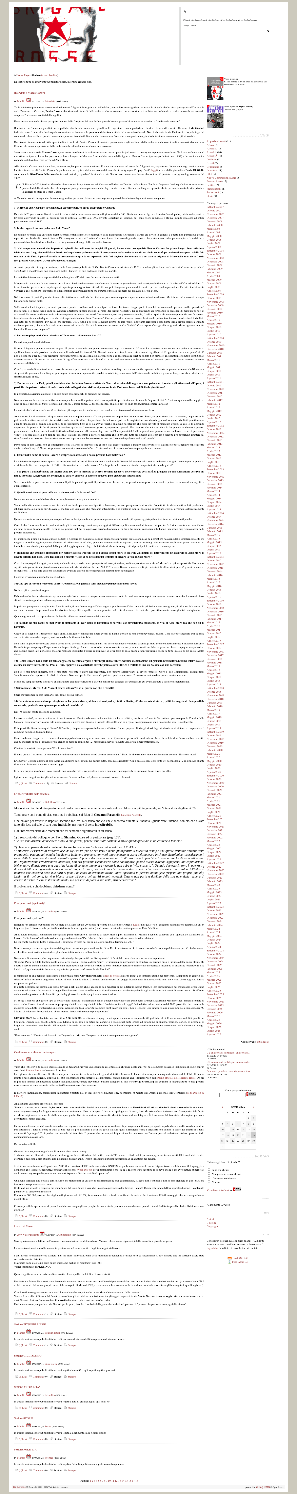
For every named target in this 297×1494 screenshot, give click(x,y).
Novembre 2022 (215, 870)
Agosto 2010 (214, 334)
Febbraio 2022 (215, 837)
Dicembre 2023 (215, 917)
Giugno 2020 (214, 764)
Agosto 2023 (214, 903)
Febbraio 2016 (215, 575)
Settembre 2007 (215, 207)
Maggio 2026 (214, 1023)
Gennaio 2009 (214, 265)
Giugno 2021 (214, 808)
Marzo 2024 (213, 928)
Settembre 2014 (215, 513)
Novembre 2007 (215, 214)
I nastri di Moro (23, 1226)
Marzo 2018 (213, 666)
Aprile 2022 (213, 845)
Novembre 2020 (215, 783)
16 (129, 1480)
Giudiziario (64, 1234)
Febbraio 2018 (215, 662)
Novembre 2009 (215, 301)
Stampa (72, 783)
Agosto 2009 (214, 290)
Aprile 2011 (213, 363)
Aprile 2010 (213, 320)
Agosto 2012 (214, 422)
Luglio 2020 (213, 768)
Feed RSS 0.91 (240, 1258)
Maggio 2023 (214, 892)
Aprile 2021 (213, 801)
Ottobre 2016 (214, 604)
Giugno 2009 (214, 283)
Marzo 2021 (213, 797)
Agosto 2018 (214, 684)
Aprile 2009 (213, 276)
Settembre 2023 (215, 907)
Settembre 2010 (215, 338)
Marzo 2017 (213, 622)
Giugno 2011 (214, 371)
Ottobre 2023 (214, 910)
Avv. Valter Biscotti (28, 1234)
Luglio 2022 (213, 855)
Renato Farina (33, 1070)
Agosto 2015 (214, 553)
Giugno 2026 (214, 1027)
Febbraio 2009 (215, 269)
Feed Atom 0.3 (240, 1262)
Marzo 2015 (213, 535)
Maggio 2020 (214, 761)
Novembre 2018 (215, 695)
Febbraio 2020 (215, 750)
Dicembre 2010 (215, 349)
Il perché (211, 1222)
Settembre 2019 (215, 732)
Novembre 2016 (215, 608)
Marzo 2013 (213, 447)
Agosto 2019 (214, 728)
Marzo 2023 (213, 885)
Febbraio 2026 (215, 1012)
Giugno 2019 (214, 721)
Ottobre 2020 (214, 779)
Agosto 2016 (214, 597)
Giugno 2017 (214, 633)
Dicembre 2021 (215, 830)
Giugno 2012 (214, 414)
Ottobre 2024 (214, 954)
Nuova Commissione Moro (221, 177)
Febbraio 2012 (215, 400)
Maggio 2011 (214, 367)
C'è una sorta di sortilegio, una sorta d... (228, 1052)
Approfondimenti (216, 141)
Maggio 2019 (214, 717)
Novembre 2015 (215, 564)
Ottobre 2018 (214, 691)
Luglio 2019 (213, 724)
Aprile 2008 (213, 232)
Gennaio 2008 (214, 221)
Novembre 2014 (215, 520)
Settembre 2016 (215, 600)
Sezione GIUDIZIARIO (27, 1356)
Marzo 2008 (213, 228)
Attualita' (212, 148)
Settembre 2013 (215, 469)
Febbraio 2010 (215, 312)
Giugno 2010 (214, 327)
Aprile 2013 (213, 451)
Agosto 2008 (214, 247)
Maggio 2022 (214, 848)
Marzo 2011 (213, 360)
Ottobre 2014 (214, 516)
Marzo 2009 (213, 272)
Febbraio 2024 (215, 925)
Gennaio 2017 (214, 615)
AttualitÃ (212, 156)
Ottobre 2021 (214, 823)
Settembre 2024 (215, 950)
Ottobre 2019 (214, 735)
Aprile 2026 (213, 1020)
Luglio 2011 (213, 374)
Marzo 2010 (213, 316)
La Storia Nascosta (131, 814)
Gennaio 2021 (214, 790)
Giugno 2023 (214, 896)
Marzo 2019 (213, 710)
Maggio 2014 (214, 498)
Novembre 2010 (215, 345)
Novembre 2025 (215, 1001)
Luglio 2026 (213, 1030)
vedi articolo (85, 1169)
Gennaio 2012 (214, 396)
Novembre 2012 (215, 433)
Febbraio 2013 (215, 444)
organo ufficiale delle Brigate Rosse (176, 1077)
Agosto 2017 (214, 640)
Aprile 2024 (213, 932)
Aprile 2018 (213, 670)
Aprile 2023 (213, 888)
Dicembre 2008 (215, 261)
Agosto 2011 (214, 378)
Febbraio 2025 (215, 968)
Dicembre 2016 (215, 611)
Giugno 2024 (214, 939)
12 (116, 1480)
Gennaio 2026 (214, 1009)
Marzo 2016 (213, 578)
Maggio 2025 (214, 979)
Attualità (50, 911)
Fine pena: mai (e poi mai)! (29, 903)
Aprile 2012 (213, 407)
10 (109, 1480)
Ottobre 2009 (214, 298)
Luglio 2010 (213, 331)
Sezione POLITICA (25, 1449)
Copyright (212, 1226)
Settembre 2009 (215, 294)
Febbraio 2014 (215, 487)
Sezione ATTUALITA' (27, 1387)
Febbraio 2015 (215, 531)
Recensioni (213, 192)
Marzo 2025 (213, 972)
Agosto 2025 (214, 990)
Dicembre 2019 (215, 742)
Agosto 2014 (214, 509)
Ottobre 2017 (214, 648)
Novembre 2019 (215, 739)
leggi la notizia (112, 975)
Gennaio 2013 (214, 440)
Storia (48, 1426)
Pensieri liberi (52, 1332)
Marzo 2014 (213, 491)
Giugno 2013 (214, 458)
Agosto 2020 (214, 772)
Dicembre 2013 (215, 480)
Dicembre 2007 (215, 218)
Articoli (211, 145)
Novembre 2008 (215, 258)
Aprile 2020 (213, 757)
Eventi (210, 163)
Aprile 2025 (213, 976)
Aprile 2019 (213, 713)
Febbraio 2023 (215, 881)
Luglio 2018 (213, 680)
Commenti (38, 783)
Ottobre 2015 (214, 560)
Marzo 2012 (213, 403)
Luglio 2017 (213, 637)
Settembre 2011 (215, 382)
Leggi (136, 924)
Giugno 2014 (214, 502)
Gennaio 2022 (214, 834)
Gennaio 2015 (214, 527)
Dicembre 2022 (215, 874)
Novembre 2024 (215, 958)
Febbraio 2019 (215, 706)
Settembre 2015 (215, 557)
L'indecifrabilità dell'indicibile (32, 794)
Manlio (21, 101)
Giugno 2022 (214, 852)
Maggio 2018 (214, 673)
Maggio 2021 (214, 804)
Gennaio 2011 (214, 352)
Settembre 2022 (215, 863)
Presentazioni (214, 188)
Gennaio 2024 (214, 921)
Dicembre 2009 (215, 305)
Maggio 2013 (214, 454)
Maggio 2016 (214, 586)
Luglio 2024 (213, 943)
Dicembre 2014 (215, 524)
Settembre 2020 (215, 775)
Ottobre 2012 (214, 429)
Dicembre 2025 (215, 1005)
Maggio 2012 (214, 411)
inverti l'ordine (49, 75)
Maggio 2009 (214, 280)
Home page (19, 1487)
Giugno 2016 (214, 589)
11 (112, 1480)
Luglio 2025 (213, 987)
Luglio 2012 (213, 418)
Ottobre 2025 (214, 998)
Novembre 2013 (215, 476)
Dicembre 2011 (215, 393)
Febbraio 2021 (215, 794)
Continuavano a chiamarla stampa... (35, 1052)
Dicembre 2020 (215, 786)
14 (123, 1480)
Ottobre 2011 (214, 385)
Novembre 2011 (215, 389)
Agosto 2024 (214, 947)
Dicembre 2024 (215, 961)
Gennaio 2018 (214, 659)
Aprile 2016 (213, 582)
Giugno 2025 (214, 983)
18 (136, 1480)
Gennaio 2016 (214, 571)
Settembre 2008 (215, 250)
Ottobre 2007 (214, 210)
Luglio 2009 (213, 287)
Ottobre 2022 (214, 866)
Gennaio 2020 (214, 746)
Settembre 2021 (215, 819)
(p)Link (22, 783)
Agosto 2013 (214, 465)
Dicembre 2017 (215, 655)
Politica (49, 1457)
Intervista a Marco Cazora (29, 93)
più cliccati (263, 1041)
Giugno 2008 (214, 239)
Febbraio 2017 (215, 619)
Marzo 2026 (213, 1016)
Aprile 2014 (213, 495)
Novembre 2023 (215, 914)
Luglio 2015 (213, 549)
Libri (209, 174)
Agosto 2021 (214, 815)
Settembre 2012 (215, 425)
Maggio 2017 (214, 629)
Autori (210, 1219)
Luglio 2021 (213, 812)
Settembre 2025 (215, 994)
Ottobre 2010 (214, 341)
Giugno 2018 (214, 677)
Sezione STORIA (24, 1418)
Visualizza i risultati (218, 1190)
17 (133, 1480)
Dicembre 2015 (215, 567)
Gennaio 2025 (214, 965)
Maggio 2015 (214, 542)
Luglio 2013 (213, 462)
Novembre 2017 (215, 651)
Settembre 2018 (215, 688)
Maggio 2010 (214, 323)
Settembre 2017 (215, 644)
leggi (154, 170)
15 (126, 1480)
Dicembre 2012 (215, 436)
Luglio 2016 (213, 593)
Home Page (22, 75)
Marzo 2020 (213, 753)
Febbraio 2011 (215, 356)
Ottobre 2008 (214, 254)
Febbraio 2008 (215, 225)
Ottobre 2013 (214, 473)
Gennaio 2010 (214, 309)
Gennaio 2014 (214, 484)
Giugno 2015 (214, 546)
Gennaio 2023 (214, 877)
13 (119, 1480)
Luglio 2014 (213, 506)
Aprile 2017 (213, 626)
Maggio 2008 (214, 236)
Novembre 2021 (215, 826)
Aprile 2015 (213, 538)
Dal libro (50, 802)
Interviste (50, 101)
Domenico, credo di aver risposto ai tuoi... (229, 1071)
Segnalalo (212, 1248)
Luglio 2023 (213, 899)
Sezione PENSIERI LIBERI (30, 1324)
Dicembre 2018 (215, 699)
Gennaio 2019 (214, 702)
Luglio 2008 (213, 243)
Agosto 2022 (214, 859)
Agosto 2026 (214, 1034)
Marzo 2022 (213, 841)
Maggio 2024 (214, 936)
